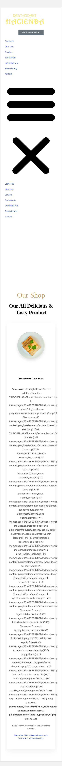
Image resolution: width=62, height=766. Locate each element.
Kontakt (8, 74)
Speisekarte (10, 57)
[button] (31, 129)
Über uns (9, 46)
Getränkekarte (11, 63)
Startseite (9, 41)
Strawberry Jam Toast (31, 378)
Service (8, 52)
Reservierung (11, 68)
